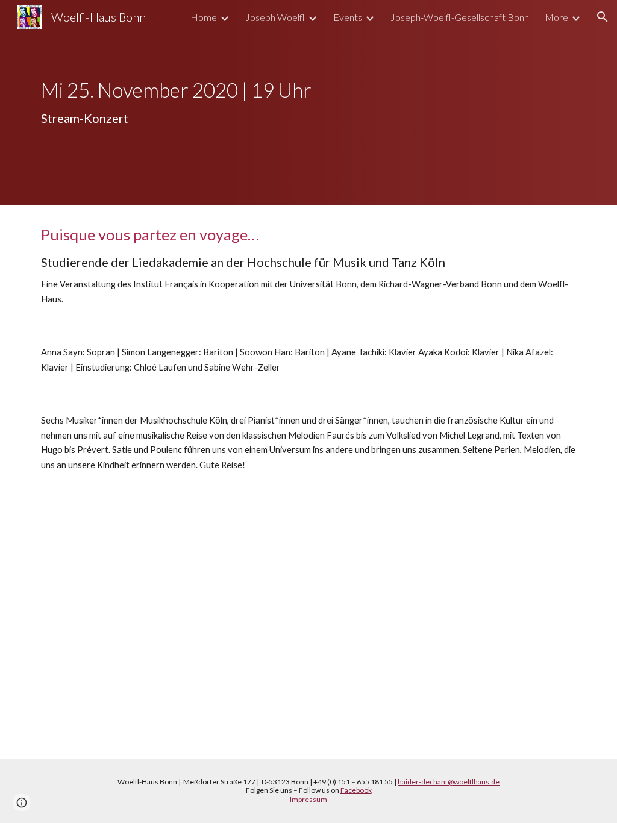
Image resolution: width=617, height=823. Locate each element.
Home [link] (203, 17)
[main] (308, 102)
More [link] (556, 17)
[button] (602, 16)
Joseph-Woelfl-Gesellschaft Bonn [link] (459, 17)
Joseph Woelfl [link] (275, 17)
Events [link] (347, 17)
